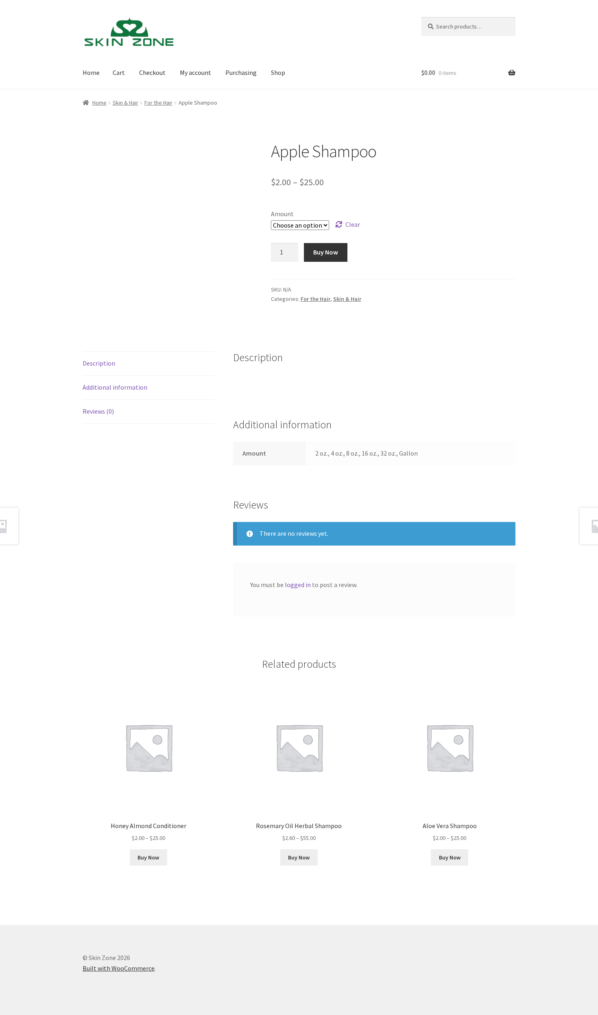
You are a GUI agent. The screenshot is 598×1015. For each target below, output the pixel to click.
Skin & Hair (125, 102)
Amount (282, 214)
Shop (278, 72)
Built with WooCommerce (119, 968)
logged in (298, 585)
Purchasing (241, 72)
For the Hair (158, 102)
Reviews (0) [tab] (98, 411)
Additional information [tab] (115, 387)
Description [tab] (99, 363)
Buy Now (325, 252)
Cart (119, 72)
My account (195, 72)
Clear (352, 224)
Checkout (152, 72)
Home (91, 72)
